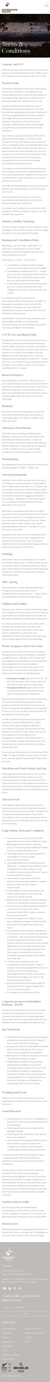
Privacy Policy (8, 1359)
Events (5, 1337)
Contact (28, 1337)
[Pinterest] (9, 1288)
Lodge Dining (8, 1341)
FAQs (27, 1341)
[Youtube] (4, 1288)
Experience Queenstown (36, 1333)
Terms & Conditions (10, 1354)
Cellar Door (7, 1346)
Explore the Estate (33, 1328)
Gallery (5, 1350)
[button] (46, 5)
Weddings (6, 1333)
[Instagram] (19, 1288)
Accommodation (9, 1328)
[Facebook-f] (14, 1288)
